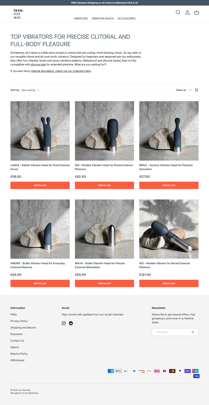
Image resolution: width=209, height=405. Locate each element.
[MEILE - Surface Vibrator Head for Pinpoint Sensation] (169, 131)
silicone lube (38, 64)
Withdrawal (17, 360)
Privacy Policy (19, 321)
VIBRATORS (81, 18)
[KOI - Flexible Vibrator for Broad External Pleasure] (169, 229)
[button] (196, 12)
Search (14, 347)
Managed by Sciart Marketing (24, 393)
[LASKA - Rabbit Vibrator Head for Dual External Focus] (40, 131)
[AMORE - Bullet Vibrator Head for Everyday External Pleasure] (40, 229)
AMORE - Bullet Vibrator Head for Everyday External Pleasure (37, 265)
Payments (16, 334)
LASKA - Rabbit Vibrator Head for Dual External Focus (40, 167)
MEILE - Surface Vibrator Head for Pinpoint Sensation (166, 167)
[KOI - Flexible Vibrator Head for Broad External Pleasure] (104, 131)
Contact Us (17, 340)
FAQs (13, 314)
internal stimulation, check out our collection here (61, 71)
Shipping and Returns (23, 327)
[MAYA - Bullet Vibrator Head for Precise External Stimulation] (104, 229)
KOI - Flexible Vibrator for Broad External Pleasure (164, 265)
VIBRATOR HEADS (103, 18)
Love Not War (24, 390)
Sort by (15, 90)
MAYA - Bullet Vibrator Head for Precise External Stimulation (100, 265)
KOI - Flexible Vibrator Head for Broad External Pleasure (104, 167)
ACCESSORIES (127, 18)
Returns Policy (19, 353)
